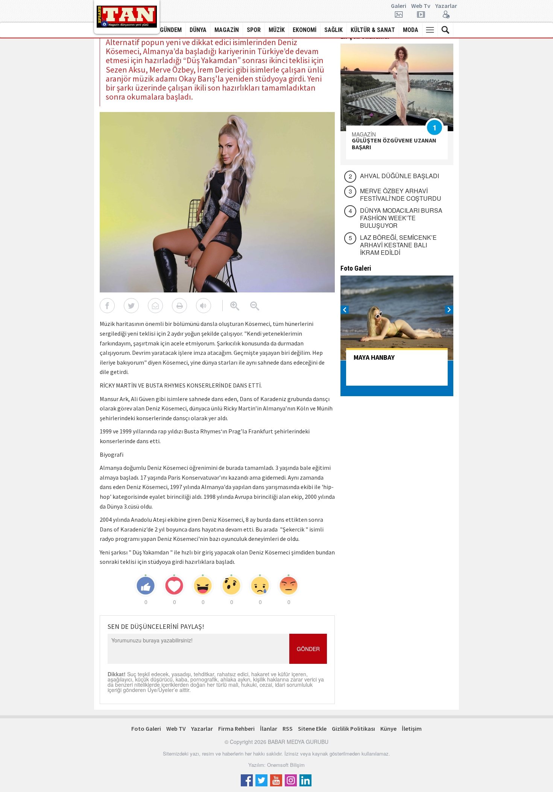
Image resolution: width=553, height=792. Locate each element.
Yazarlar (446, 6)
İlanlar (268, 728)
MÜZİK (277, 29)
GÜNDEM (171, 29)
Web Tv (420, 6)
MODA (410, 29)
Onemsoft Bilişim (286, 764)
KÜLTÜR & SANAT (373, 29)
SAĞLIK (333, 29)
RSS (288, 728)
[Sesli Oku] (203, 305)
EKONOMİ (304, 29)
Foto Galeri (146, 728)
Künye (388, 728)
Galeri (398, 6)
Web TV (176, 728)
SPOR (254, 29)
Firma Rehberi (236, 728)
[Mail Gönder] (155, 305)
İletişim (412, 728)
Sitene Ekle (312, 728)
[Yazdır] (179, 305)
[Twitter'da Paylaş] (131, 305)
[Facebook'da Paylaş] (107, 305)
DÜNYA (198, 29)
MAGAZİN (226, 29)
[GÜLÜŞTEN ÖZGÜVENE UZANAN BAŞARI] (396, 87)
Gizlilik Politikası (353, 728)
